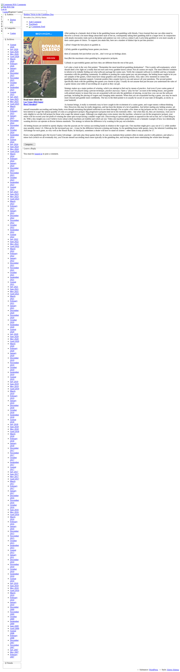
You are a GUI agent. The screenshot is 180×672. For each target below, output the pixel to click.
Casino (5, 12)
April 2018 (14, 431)
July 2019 (14, 381)
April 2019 (14, 389)
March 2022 (12, 250)
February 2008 (14, 636)
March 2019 (12, 392)
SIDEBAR (2, 24)
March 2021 (12, 297)
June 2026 (14, 52)
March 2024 (12, 155)
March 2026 (12, 60)
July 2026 (14, 49)
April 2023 (14, 199)
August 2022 (13, 235)
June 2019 (14, 384)
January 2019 (13, 401)
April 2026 (14, 56)
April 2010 (14, 590)
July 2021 (14, 287)
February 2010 (14, 598)
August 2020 (13, 330)
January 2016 (13, 527)
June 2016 (14, 510)
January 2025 (13, 117)
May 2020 (14, 339)
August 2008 (13, 632)
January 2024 (13, 164)
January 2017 (13, 492)
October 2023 (13, 178)
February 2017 (14, 487)
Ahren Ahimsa (173, 670)
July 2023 (14, 192)
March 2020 (12, 345)
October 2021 (13, 273)
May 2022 (14, 244)
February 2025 (14, 112)
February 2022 (14, 254)
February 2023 (14, 207)
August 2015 (13, 551)
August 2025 (13, 93)
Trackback (33, 24)
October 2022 (13, 226)
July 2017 (14, 472)
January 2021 (13, 307)
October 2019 (13, 368)
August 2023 (13, 188)
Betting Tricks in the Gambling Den (39, 14)
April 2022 (14, 246)
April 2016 (14, 514)
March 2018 (12, 435)
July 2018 (14, 424)
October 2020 (13, 321)
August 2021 (13, 283)
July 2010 (14, 583)
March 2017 (12, 482)
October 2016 (13, 506)
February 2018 (14, 439)
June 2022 (14, 241)
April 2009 (14, 628)
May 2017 (14, 476)
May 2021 (14, 291)
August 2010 (13, 579)
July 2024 (14, 144)
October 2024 (13, 131)
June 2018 (14, 427)
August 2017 (13, 468)
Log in (4, 9)
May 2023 (14, 196)
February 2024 (14, 159)
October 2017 (13, 458)
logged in (38, 154)
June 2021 (14, 289)
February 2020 (14, 349)
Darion (13, 20)
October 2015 (13, 541)
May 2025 (14, 101)
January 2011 (13, 556)
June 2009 (14, 626)
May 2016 (14, 512)
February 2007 (14, 655)
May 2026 (14, 54)
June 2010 (14, 586)
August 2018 (13, 420)
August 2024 (13, 140)
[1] (11, 22)
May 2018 (14, 429)
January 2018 (13, 444)
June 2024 (14, 147)
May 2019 (14, 386)
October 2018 (13, 411)
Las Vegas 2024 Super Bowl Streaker (33, 103)
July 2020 (14, 334)
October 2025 (13, 83)
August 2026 (13, 46)
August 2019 (13, 378)
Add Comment (35, 22)
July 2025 (14, 97)
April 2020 (14, 341)
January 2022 (13, 259)
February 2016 (14, 523)
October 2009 (13, 617)
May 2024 (14, 149)
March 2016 (12, 518)
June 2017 (14, 474)
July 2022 (14, 239)
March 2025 (12, 107)
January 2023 (13, 212)
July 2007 (14, 650)
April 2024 (14, 151)
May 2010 (14, 588)
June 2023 (14, 194)
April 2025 (14, 104)
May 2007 (14, 652)
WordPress (153, 670)
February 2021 (14, 302)
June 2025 (14, 99)
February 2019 (14, 397)
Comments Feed (38, 26)
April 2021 (14, 294)
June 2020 (14, 336)
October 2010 (13, 570)
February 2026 (14, 64)
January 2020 (13, 354)
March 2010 (12, 594)
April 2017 (14, 479)
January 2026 (13, 69)
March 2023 (12, 202)
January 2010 (13, 603)
